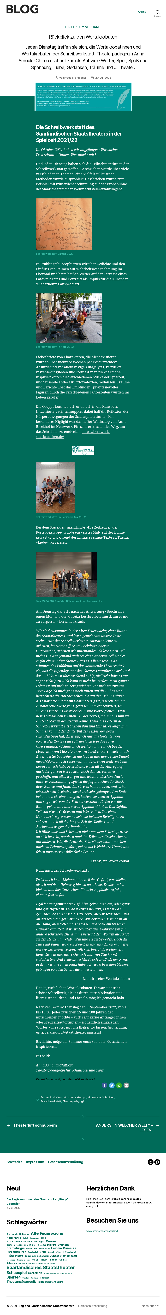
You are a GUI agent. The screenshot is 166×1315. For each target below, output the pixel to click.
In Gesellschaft (69, 1252)
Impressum (35, 1162)
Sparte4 (13, 1277)
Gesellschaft (32, 1252)
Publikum (63, 1260)
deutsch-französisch (17, 1245)
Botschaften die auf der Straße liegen (25, 1241)
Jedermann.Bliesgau (36, 1256)
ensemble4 (32, 1248)
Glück (43, 1251)
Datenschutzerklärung (65, 1162)
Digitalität (42, 1245)
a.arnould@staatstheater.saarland (74, 1032)
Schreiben (108, 1097)
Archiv (142, 11)
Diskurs (51, 1244)
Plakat (43, 1259)
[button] (104, 1085)
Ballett (25, 1238)
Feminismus (44, 1249)
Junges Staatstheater (63, 1255)
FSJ (23, 1251)
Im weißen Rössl (55, 1252)
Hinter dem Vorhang (83, 27)
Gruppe (81, 1097)
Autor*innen (13, 1237)
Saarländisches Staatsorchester (42, 1263)
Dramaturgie (15, 1248)
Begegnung (35, 1238)
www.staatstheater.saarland (102, 1230)
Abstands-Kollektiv (17, 1234)
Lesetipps (10, 1260)
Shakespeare (66, 1273)
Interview (14, 1255)
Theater (44, 1277)
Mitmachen (94, 1097)
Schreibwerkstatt (51, 1101)
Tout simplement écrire (50, 1282)
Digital (32, 1245)
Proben (53, 1259)
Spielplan (34, 1278)
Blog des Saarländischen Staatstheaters (46, 1306)
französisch (13, 1251)
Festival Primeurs (63, 1248)
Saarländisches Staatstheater (40, 1267)
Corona (51, 1241)
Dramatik (63, 1244)
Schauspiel (16, 1272)
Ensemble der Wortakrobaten (58, 1097)
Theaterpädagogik (73, 1101)
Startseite (14, 1162)
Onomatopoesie (23, 1260)
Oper (35, 1259)
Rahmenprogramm (16, 1263)
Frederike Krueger (75, 77)
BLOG (43, 1238)
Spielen (25, 1278)
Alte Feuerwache (47, 1233)
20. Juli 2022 (103, 77)
